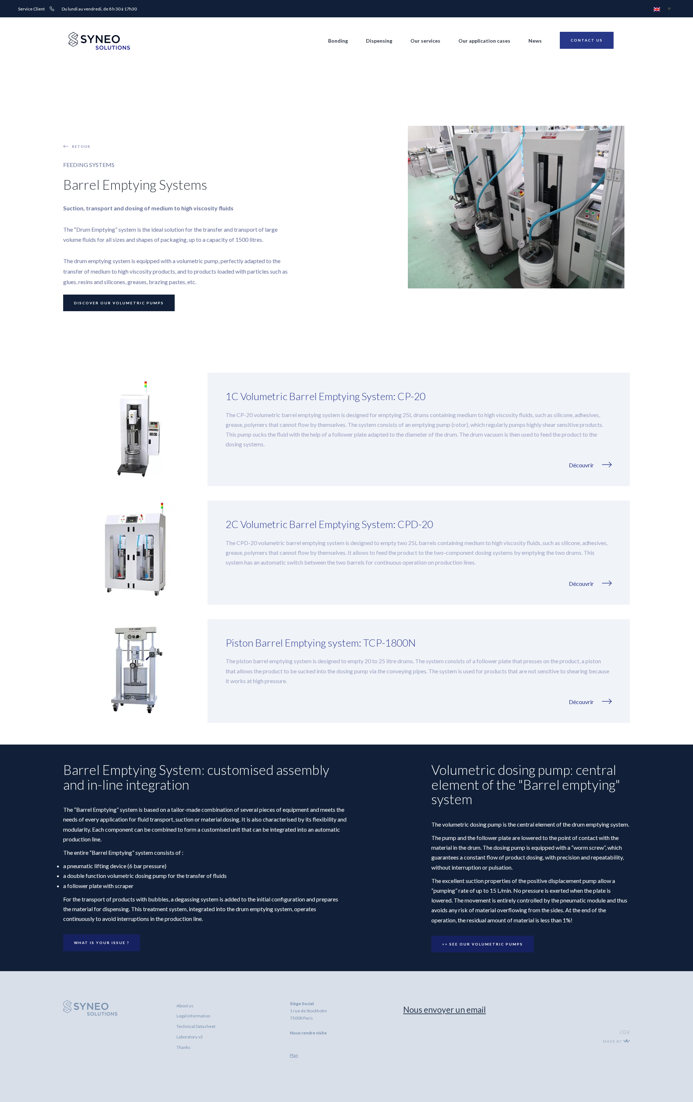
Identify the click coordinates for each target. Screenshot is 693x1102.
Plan (294, 1055)
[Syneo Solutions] (99, 48)
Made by (613, 1041)
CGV (625, 1032)
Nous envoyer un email (444, 1009)
